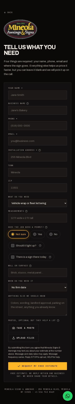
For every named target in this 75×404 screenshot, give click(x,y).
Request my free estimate (40, 366)
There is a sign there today (31, 257)
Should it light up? (26, 245)
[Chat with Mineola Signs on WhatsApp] (68, 396)
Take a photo (26, 328)
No (55, 234)
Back (10, 12)
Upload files (26, 338)
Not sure (21, 234)
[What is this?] (27, 103)
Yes (40, 234)
